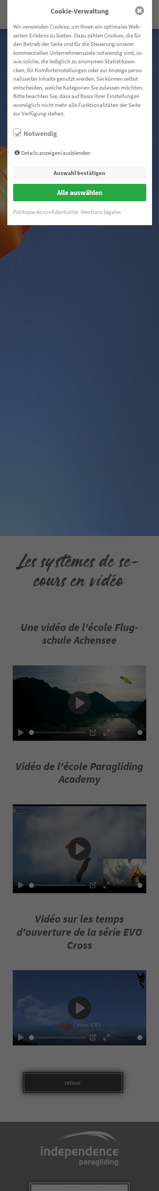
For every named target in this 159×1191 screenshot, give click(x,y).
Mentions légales (101, 211)
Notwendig (40, 133)
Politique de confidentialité (45, 211)
